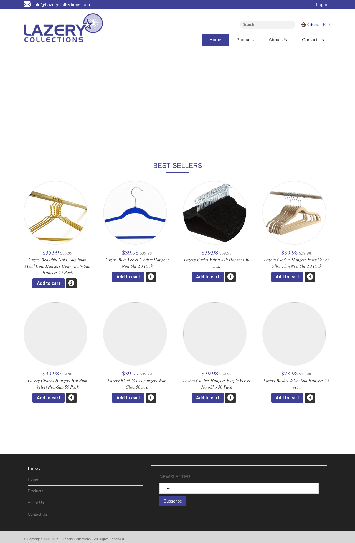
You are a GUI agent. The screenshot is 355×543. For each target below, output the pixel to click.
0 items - (319, 24)
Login (321, 4)
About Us (278, 39)
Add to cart (48, 283)
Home (215, 39)
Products (245, 39)
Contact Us (313, 39)
